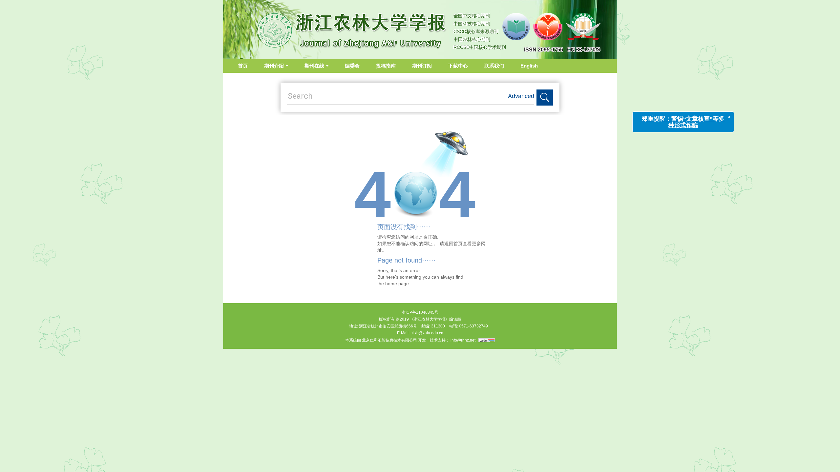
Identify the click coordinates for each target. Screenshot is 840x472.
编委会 (352, 66)
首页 (243, 66)
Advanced (521, 96)
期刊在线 (314, 66)
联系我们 (494, 66)
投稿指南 (386, 66)
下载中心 (458, 66)
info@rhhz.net (463, 340)
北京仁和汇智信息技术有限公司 (389, 340)
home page (397, 283)
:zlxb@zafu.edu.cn (426, 333)
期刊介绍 (274, 66)
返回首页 (453, 243)
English (529, 66)
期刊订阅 (422, 66)
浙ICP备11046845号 (420, 312)
